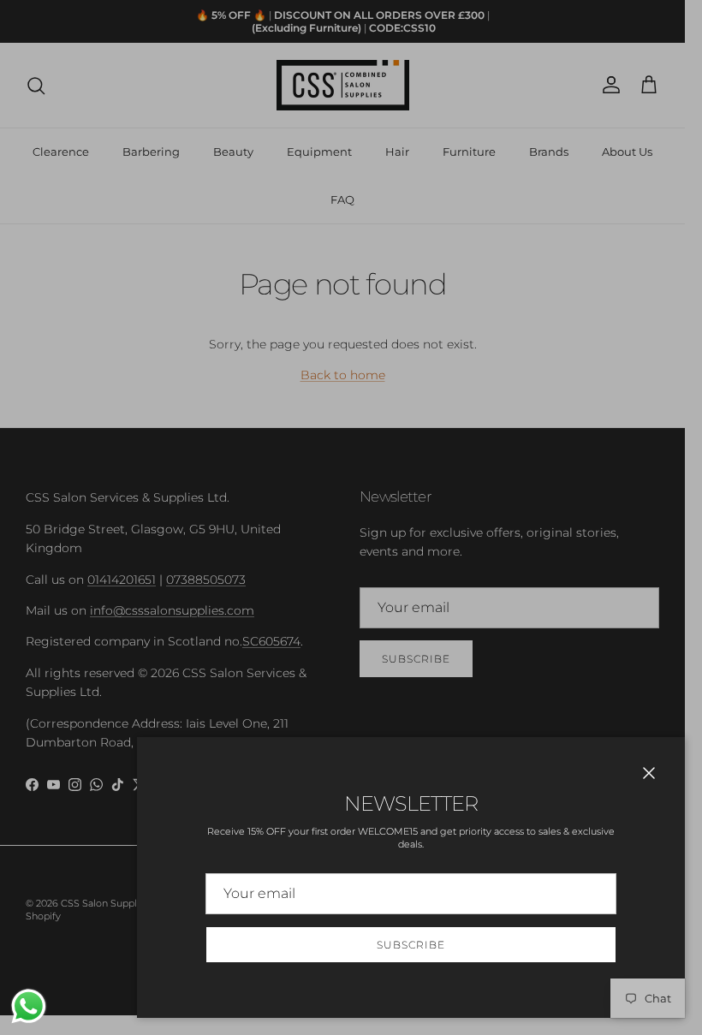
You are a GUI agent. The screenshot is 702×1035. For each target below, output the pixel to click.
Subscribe (411, 944)
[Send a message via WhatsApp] (29, 1006)
